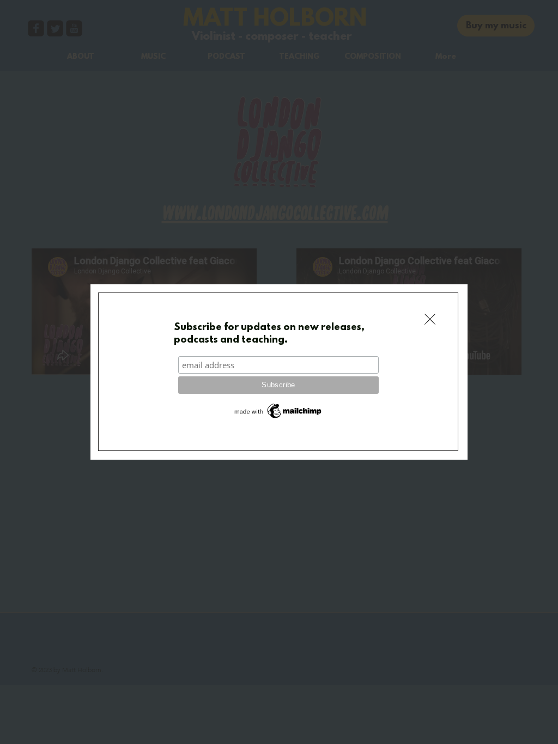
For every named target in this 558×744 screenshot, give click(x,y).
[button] (429, 319)
